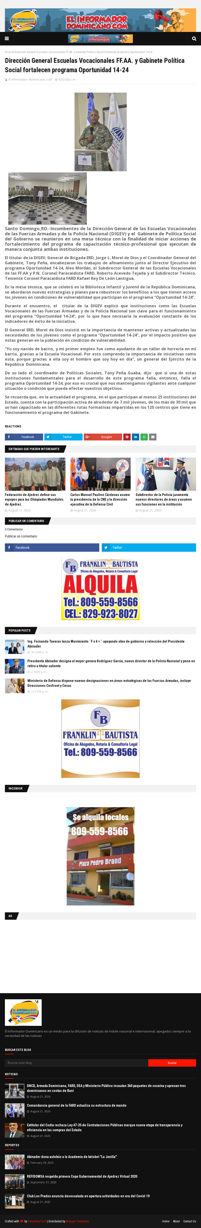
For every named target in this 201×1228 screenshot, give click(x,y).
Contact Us (189, 1221)
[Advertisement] (35, 955)
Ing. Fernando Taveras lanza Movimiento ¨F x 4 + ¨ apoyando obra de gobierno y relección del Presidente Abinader (106, 643)
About (176, 1221)
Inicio (8, 52)
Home (165, 1221)
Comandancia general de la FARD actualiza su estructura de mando (76, 1105)
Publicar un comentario (21, 536)
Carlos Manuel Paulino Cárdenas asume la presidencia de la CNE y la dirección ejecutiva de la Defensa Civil (100, 499)
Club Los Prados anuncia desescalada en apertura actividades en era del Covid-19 (88, 1196)
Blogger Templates (77, 1221)
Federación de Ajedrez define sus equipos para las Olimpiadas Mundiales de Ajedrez (34, 499)
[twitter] (149, 547)
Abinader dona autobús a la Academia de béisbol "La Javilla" (72, 1157)
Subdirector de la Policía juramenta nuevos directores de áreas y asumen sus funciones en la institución (164, 499)
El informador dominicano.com (30, 79)
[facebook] (52, 547)
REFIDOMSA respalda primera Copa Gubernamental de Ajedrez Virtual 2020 (82, 1176)
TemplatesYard (37, 1221)
